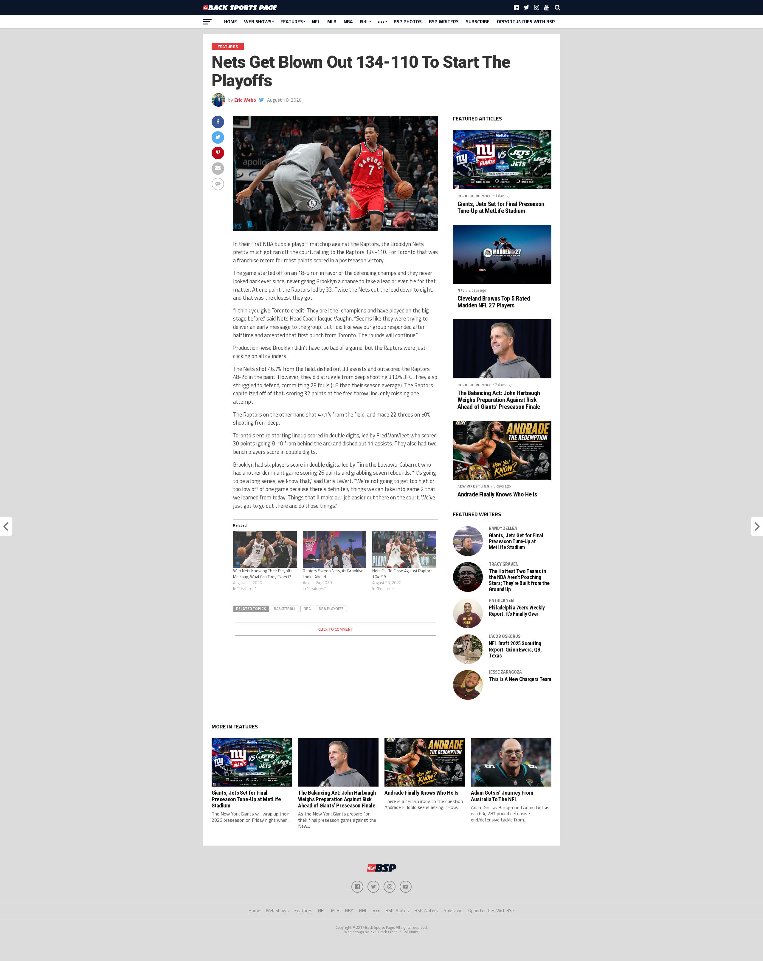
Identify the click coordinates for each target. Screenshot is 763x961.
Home (230, 21)
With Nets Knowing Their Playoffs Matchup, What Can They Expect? (262, 573)
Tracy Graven (504, 564)
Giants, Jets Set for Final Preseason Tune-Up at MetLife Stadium (501, 207)
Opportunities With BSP (526, 21)
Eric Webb (245, 99)
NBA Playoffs (331, 609)
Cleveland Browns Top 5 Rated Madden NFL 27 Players (494, 302)
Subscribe (478, 21)
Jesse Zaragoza (505, 672)
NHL (364, 21)
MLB (331, 21)
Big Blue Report (474, 196)
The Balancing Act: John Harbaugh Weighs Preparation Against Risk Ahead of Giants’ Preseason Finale (499, 400)
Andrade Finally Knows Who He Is (497, 494)
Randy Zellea (503, 528)
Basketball (285, 609)
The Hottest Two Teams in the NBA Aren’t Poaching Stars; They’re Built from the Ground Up (519, 580)
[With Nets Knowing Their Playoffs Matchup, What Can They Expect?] (265, 549)
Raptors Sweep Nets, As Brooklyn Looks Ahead (333, 573)
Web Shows (258, 21)
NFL (316, 21)
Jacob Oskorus (504, 636)
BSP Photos (408, 21)
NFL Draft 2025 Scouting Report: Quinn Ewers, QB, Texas (515, 649)
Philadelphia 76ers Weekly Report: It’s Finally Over (517, 611)
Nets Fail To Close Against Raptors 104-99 (402, 573)
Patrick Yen (501, 600)
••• (381, 21)
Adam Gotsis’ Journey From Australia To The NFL (502, 795)
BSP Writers (444, 21)
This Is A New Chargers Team (520, 679)
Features (291, 21)
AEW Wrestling (473, 486)
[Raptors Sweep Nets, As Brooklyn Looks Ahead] (335, 549)
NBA (348, 21)
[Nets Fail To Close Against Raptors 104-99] (404, 549)
